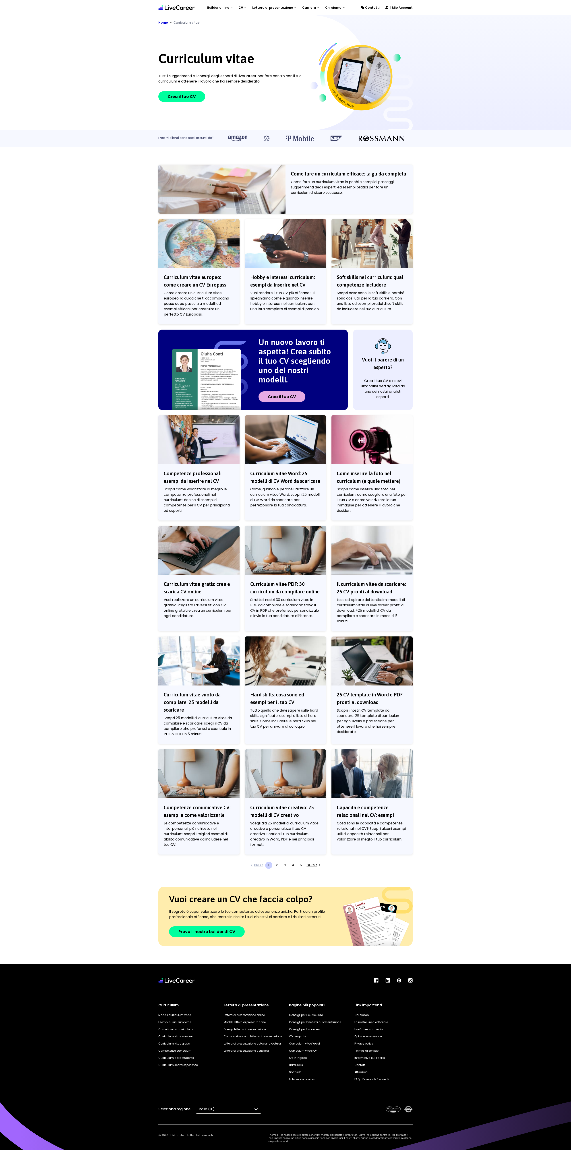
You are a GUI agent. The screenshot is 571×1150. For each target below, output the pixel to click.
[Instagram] (410, 980)
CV (240, 7)
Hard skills (296, 1065)
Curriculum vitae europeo (175, 1036)
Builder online (218, 7)
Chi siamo (333, 7)
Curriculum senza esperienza (178, 1065)
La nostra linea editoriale (371, 1022)
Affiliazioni (361, 1072)
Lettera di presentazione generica (246, 1051)
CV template (297, 1036)
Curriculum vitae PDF (303, 1051)
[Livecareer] (176, 980)
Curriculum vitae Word (304, 1043)
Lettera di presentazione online (244, 1015)
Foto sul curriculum (302, 1079)
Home (163, 22)
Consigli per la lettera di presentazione (315, 1022)
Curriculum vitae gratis (174, 1043)
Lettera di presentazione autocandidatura (252, 1043)
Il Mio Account (401, 7)
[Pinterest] (399, 980)
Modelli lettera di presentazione (245, 1022)
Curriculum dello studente (176, 1058)
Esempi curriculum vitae (174, 1022)
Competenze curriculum (174, 1051)
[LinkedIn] (387, 980)
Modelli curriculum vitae (174, 1015)
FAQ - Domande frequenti (371, 1079)
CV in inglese (298, 1058)
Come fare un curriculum (175, 1029)
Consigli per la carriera (304, 1029)
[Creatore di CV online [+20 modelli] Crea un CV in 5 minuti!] (176, 7)
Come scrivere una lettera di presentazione (253, 1036)
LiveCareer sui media (368, 1029)
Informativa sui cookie (369, 1058)
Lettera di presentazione (272, 7)
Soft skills (295, 1072)
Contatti (372, 7)
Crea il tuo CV (182, 96)
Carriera (309, 7)
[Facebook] (376, 980)
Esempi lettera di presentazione (245, 1029)
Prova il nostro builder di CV (206, 931)
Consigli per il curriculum (306, 1015)
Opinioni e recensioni (368, 1036)
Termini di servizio (366, 1051)
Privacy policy (363, 1043)
